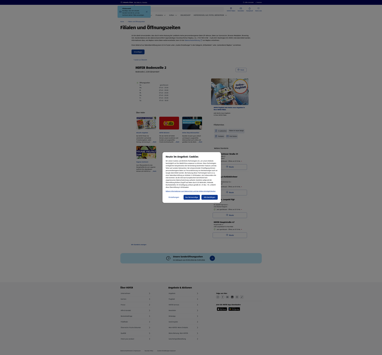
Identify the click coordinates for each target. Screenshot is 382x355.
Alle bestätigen (209, 197)
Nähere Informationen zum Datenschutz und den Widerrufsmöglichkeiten (191, 191)
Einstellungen (174, 197)
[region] (191, 177)
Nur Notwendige (191, 197)
